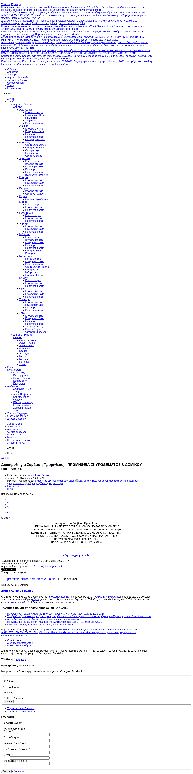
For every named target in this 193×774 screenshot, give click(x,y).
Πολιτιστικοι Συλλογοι (18, 440)
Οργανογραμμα (15, 82)
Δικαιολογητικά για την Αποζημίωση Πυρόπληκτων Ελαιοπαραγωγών (44, 619)
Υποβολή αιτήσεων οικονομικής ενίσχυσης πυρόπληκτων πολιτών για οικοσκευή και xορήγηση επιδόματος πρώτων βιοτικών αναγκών (79, 616)
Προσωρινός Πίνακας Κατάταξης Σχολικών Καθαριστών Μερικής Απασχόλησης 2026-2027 (55, 613)
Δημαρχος (12, 72)
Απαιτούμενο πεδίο (14, 728)
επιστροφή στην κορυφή (14, 635)
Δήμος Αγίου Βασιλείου (39, 475)
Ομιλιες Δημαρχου (17, 432)
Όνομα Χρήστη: (13, 737)
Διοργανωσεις (14, 429)
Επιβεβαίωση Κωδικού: (17, 749)
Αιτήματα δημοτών (17, 443)
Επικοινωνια (14, 88)
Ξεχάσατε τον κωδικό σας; (21, 708)
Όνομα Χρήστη (11, 687)
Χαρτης (11, 85)
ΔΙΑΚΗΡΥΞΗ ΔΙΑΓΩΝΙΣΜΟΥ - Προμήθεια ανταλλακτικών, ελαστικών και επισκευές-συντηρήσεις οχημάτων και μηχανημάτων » (68, 632)
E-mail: (8, 755)
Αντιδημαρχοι (14, 74)
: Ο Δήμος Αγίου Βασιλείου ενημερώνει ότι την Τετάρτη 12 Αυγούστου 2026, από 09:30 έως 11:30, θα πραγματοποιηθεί (72, 27)
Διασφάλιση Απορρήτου (20, 643)
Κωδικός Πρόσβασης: (16, 743)
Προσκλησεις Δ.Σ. (16, 434)
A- (8, 458)
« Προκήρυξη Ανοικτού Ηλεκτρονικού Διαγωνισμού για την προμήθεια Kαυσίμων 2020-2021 (89, 629)
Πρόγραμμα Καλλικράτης (106, 596)
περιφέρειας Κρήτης (58, 596)
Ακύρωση (19, 771)
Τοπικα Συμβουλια (17, 80)
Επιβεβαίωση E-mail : (16, 761)
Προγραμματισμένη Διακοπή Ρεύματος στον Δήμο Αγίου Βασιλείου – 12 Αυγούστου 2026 (54, 622)
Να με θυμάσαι (15, 698)
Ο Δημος (11, 69)
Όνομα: (8, 731)
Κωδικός (8, 692)
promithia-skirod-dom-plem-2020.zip (31, 578)
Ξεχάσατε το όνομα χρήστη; (21, 711)
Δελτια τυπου (14, 426)
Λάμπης (36, 599)
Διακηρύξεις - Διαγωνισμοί (48, 566)
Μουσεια (11, 437)
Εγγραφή (21, 659)
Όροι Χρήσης (14, 640)
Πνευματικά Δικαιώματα (19, 645)
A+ (2, 458)
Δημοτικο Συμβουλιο (18, 77)
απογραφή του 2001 (19, 602)
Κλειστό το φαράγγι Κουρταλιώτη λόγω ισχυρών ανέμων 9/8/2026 (42, 624)
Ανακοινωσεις (14, 424)
